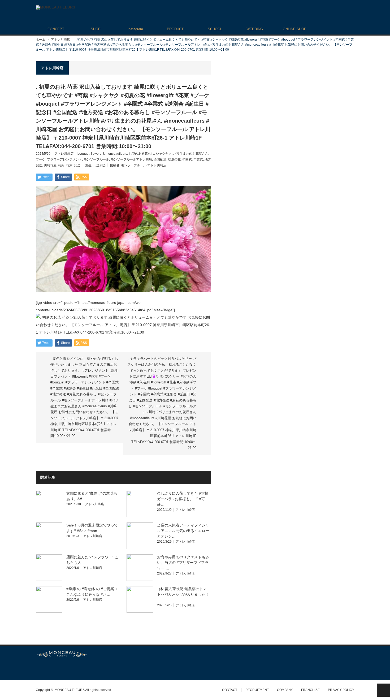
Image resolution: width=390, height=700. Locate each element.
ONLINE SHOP (294, 29)
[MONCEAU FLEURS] (55, 7)
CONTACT (229, 690)
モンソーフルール (96, 159)
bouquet (83, 153)
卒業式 (198, 159)
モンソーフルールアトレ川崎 (131, 159)
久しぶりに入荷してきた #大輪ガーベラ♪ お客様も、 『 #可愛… (183, 499)
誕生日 (90, 165)
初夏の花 (174, 159)
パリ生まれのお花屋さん (190, 153)
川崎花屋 (50, 165)
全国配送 (160, 159)
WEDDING (254, 29)
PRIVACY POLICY (341, 690)
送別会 (101, 165)
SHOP (96, 29)
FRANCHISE (310, 690)
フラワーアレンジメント (64, 159)
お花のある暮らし (141, 153)
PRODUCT (175, 29)
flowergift (97, 153)
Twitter (38, 669)
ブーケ (40, 159)
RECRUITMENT (257, 690)
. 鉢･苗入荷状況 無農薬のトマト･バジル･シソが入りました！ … (183, 594)
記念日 (79, 165)
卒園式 (187, 159)
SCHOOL (215, 29)
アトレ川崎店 (60, 39)
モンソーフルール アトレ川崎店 (143, 165)
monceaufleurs (116, 153)
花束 (69, 165)
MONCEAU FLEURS (70, 690)
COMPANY (285, 690)
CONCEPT (55, 29)
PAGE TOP (383, 690)
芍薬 (61, 165)
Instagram (135, 29)
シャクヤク (164, 153)
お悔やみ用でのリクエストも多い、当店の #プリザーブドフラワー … (183, 562)
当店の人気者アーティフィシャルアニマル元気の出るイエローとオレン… (183, 530)
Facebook (47, 668)
